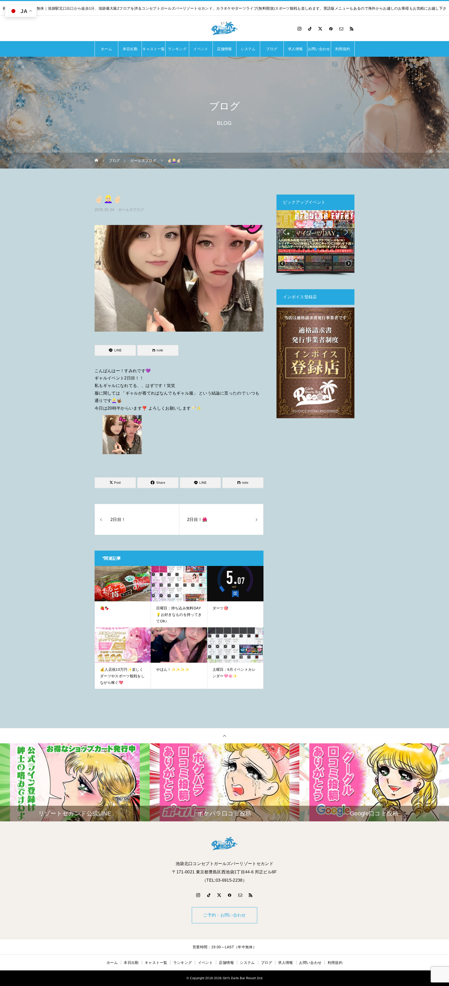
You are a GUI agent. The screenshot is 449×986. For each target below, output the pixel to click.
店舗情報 (224, 49)
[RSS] (351, 28)
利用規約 (342, 49)
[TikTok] (310, 28)
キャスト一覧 (153, 49)
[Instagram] (299, 28)
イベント (200, 49)
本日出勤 (130, 49)
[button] (284, 232)
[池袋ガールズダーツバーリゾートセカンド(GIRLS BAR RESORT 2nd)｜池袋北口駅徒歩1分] (224, 28)
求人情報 (295, 49)
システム (248, 49)
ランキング (177, 49)
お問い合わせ (319, 49)
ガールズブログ (131, 210)
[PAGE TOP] (224, 735)
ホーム (106, 49)
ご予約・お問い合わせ (224, 915)
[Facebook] (330, 28)
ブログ (271, 49)
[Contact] (341, 28)
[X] (320, 28)
